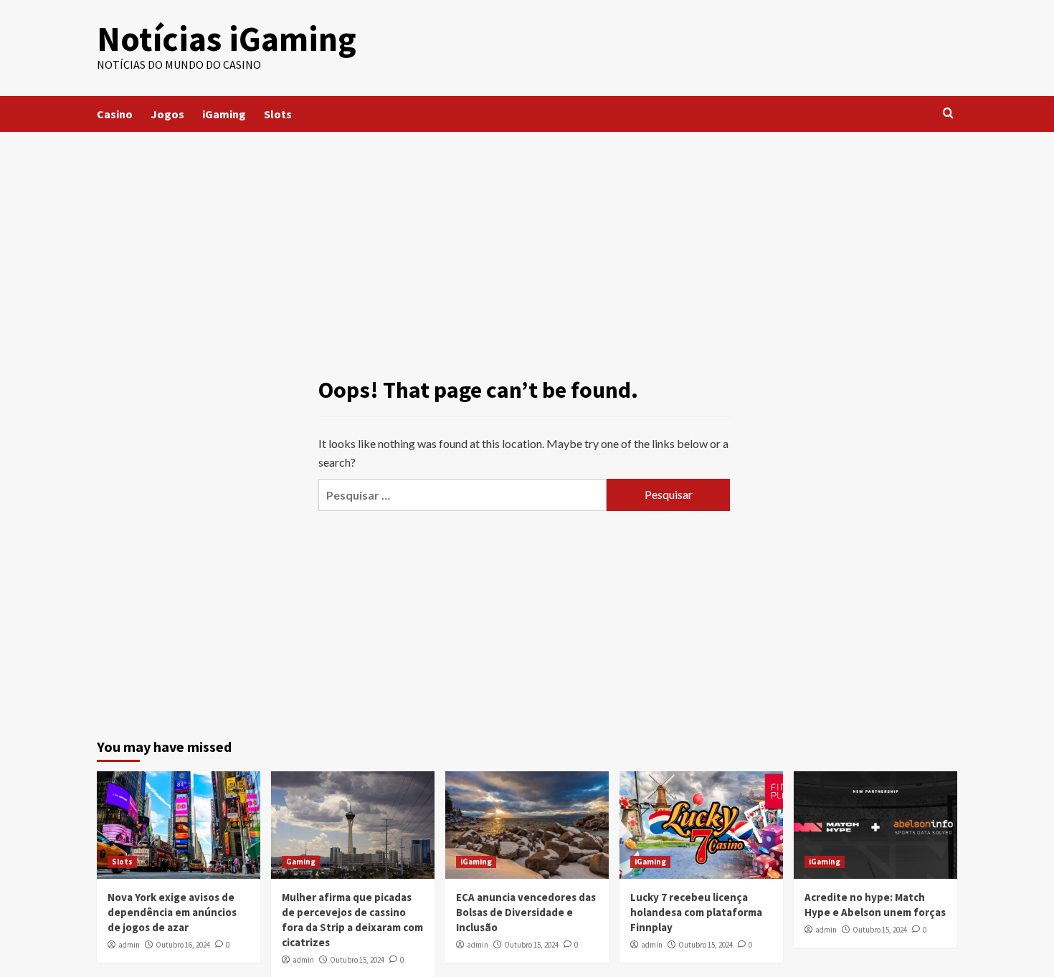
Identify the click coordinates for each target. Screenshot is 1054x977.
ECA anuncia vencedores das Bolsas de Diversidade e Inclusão (526, 912)
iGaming (224, 114)
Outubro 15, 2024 (357, 960)
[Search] (948, 113)
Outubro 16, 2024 (183, 945)
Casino (115, 114)
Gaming (300, 862)
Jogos (167, 114)
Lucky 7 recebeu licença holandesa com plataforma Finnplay (696, 912)
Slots (278, 114)
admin (129, 945)
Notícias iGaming (226, 38)
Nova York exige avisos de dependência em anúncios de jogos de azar (172, 912)
